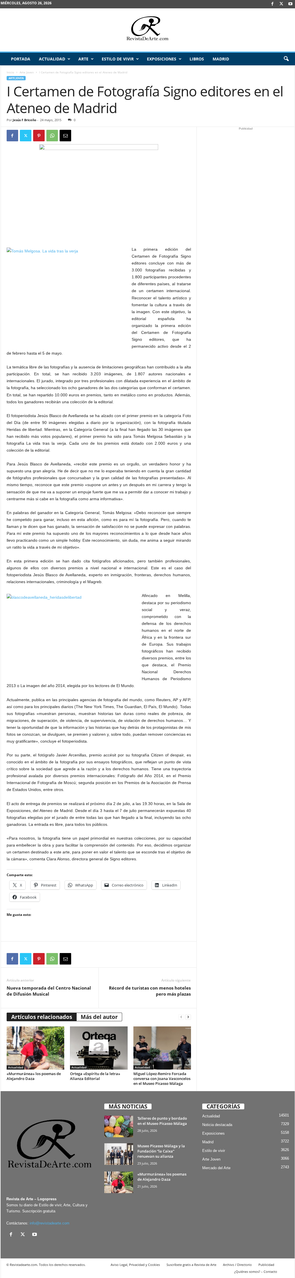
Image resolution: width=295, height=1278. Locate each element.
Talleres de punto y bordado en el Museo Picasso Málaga (162, 1121)
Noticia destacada (217, 1125)
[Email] (65, 135)
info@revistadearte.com (49, 1223)
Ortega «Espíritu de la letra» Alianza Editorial (95, 1076)
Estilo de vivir (118, 59)
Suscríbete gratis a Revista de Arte (191, 1264)
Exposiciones (161, 59)
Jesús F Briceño (24, 120)
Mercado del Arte (216, 1168)
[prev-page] (181, 1017)
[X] (281, 4)
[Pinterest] (39, 135)
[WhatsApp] (52, 135)
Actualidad (52, 59)
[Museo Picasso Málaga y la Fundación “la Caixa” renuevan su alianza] (118, 1154)
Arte (83, 59)
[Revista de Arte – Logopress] (147, 30)
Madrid (221, 59)
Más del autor (99, 1017)
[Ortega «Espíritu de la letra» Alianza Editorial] (99, 1048)
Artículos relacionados (41, 1017)
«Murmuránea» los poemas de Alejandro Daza (34, 1076)
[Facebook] (272, 4)
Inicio (10, 72)
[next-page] (188, 1017)
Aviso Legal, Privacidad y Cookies (135, 1264)
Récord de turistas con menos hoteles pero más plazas (150, 991)
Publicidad (266, 1264)
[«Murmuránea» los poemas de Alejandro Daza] (35, 1048)
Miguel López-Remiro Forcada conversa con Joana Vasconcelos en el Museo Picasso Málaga (161, 1078)
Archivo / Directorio (237, 1264)
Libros (197, 59)
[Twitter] (25, 135)
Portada (20, 59)
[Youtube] (290, 4)
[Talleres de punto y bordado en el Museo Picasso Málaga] (118, 1126)
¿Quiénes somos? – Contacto (255, 1271)
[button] (286, 59)
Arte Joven (27, 72)
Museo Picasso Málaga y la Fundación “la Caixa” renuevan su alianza (161, 1151)
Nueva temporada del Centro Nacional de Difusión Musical (49, 991)
